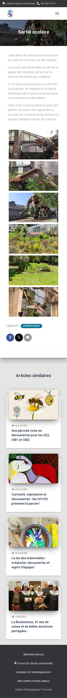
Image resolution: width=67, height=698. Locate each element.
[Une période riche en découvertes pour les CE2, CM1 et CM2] (33, 404)
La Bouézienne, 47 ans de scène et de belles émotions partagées (32, 626)
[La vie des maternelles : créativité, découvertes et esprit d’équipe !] (33, 532)
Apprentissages (31, 326)
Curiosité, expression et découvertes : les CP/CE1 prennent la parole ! (29, 498)
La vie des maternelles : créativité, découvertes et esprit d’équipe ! (30, 562)
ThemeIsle (46, 689)
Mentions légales (33, 654)
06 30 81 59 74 (48, 3)
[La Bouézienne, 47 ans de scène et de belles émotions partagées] (33, 595)
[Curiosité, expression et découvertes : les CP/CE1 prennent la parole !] (33, 468)
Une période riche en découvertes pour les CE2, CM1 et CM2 (30, 435)
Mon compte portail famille (34, 681)
